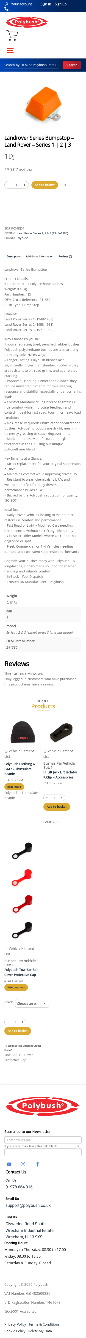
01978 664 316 (19, 1187)
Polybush (22, 238)
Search (72, 65)
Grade (9, 1002)
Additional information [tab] (39, 256)
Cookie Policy (14, 1331)
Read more (14, 786)
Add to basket (45, 185)
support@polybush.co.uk (28, 1205)
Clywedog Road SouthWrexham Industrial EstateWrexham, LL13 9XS (30, 1230)
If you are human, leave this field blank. (31, 1146)
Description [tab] (14, 256)
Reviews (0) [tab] (65, 256)
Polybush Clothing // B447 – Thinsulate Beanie (19, 769)
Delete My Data (40, 1331)
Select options (16, 987)
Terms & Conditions (44, 1324)
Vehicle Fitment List (19, 754)
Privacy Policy (15, 1324)
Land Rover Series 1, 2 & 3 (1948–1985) (42, 233)
